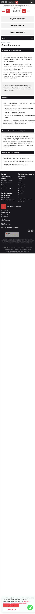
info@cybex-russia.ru (6, 224)
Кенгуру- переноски (6, 182)
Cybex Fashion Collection (7, 189)
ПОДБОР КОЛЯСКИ (17, 25)
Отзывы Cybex (21, 201)
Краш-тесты (21, 184)
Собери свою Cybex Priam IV (8, 199)
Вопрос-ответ (21, 189)
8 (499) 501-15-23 (16, 11)
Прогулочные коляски (7, 180)
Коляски (3, 178)
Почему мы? (21, 178)
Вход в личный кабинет (32, 2)
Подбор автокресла (6, 195)
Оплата (20, 195)
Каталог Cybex (21, 176)
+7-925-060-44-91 (5, 220)
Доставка (20, 193)
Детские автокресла (6, 176)
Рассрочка (21, 191)
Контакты (20, 197)
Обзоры (20, 182)
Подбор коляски (5, 197)
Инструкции (21, 186)
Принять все (11, 606)
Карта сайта (23, 249)
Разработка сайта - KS (23, 251)
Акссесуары (4, 186)
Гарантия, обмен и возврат (25, 199)
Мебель (3, 184)
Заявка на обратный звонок (14, 206)
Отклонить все (11, 609)
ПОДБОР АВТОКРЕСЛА (17, 19)
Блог (19, 180)
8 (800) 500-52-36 (16, 10)
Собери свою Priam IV (17, 32)
